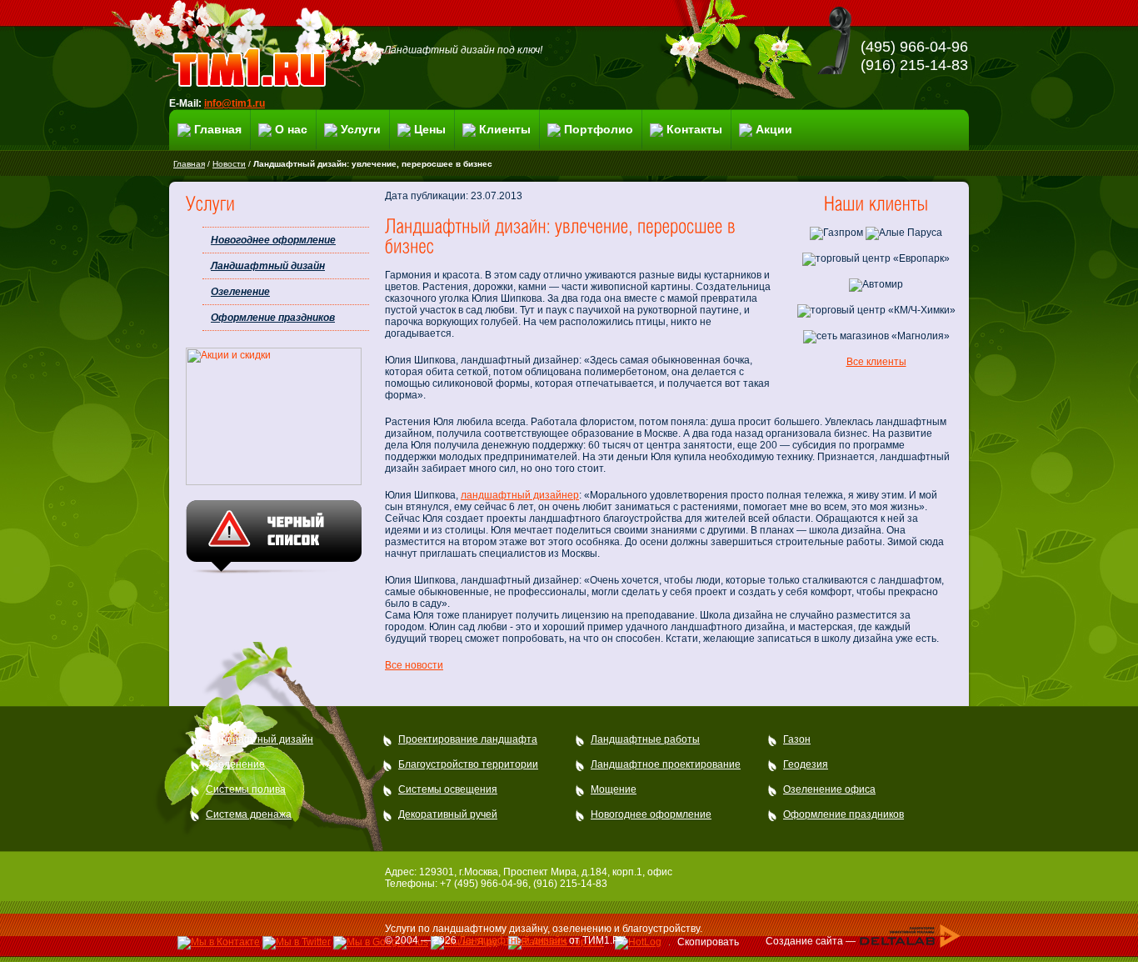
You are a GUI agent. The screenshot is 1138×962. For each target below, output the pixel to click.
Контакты (694, 129)
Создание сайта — (812, 940)
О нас (291, 129)
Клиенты (505, 129)
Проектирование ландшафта (467, 739)
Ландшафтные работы (645, 739)
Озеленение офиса (829, 789)
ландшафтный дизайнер (520, 495)
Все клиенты (876, 362)
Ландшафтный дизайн (268, 266)
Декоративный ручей (447, 814)
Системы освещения (447, 789)
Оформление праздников (273, 317)
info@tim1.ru (234, 103)
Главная (218, 129)
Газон (797, 739)
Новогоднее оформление (273, 240)
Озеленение (240, 292)
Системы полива (246, 789)
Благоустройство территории (468, 764)
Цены (430, 129)
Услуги (361, 129)
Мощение (613, 789)
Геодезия (805, 764)
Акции (774, 129)
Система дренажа (249, 814)
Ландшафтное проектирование (666, 764)
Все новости (414, 665)
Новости (229, 163)
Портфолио (598, 129)
